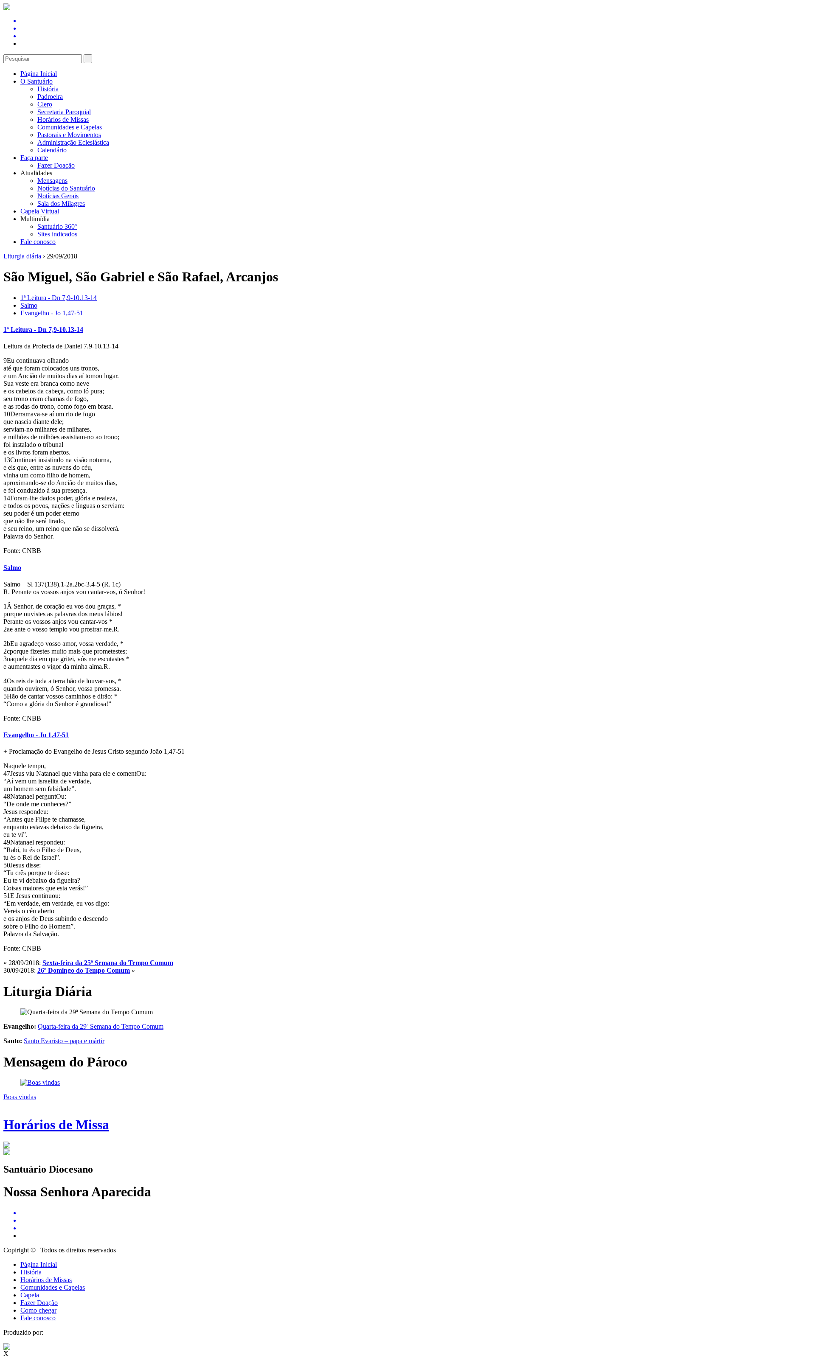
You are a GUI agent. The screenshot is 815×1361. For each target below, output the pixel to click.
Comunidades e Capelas (69, 127)
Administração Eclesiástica (73, 142)
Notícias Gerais (58, 195)
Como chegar (38, 1310)
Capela (29, 1295)
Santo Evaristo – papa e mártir (64, 1040)
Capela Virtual (39, 211)
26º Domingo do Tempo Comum (83, 970)
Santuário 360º (57, 226)
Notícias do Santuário (66, 188)
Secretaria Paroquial (64, 111)
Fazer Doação (56, 165)
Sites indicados (57, 234)
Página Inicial (38, 73)
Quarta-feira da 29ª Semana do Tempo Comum (100, 1026)
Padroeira (50, 96)
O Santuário (36, 81)
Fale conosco (38, 241)
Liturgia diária (22, 256)
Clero (44, 104)
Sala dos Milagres (61, 203)
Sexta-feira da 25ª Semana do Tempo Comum (107, 962)
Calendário (52, 150)
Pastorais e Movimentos (69, 134)
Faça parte (34, 157)
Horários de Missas (63, 119)
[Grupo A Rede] (6, 1347)
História (48, 89)
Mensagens (52, 180)
